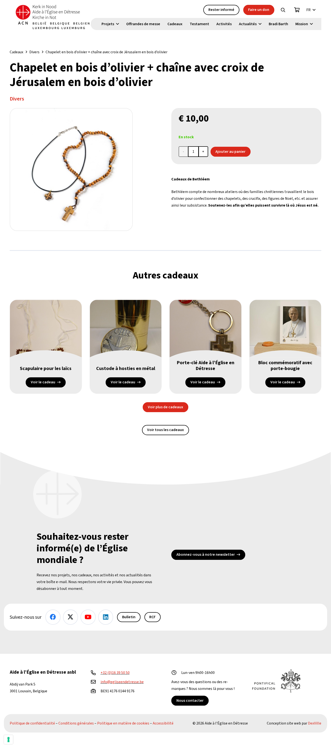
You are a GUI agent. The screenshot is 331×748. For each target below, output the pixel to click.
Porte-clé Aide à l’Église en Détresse (205, 365)
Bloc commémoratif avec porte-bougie (285, 365)
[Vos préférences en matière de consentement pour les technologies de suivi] (8, 739)
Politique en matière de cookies (123, 723)
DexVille (314, 723)
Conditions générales (76, 723)
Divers (34, 52)
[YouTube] (88, 617)
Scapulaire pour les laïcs (45, 368)
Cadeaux (16, 52)
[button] (283, 10)
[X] (70, 617)
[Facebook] (53, 617)
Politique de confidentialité (32, 723)
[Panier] (297, 10)
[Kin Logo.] (52, 17)
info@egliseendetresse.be (122, 682)
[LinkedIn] (105, 617)
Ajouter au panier (230, 151)
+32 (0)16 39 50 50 (115, 672)
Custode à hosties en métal (125, 368)
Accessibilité (163, 723)
